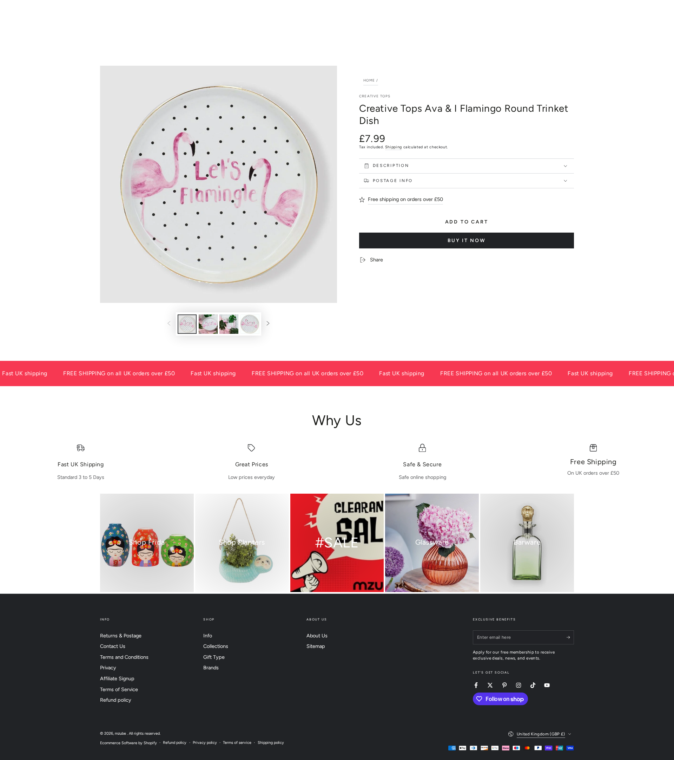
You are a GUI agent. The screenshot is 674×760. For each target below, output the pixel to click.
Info (207, 635)
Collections (215, 646)
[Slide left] (169, 324)
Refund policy (115, 700)
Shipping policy (271, 742)
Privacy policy (205, 742)
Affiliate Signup (117, 678)
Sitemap (315, 646)
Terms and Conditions (124, 657)
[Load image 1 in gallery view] (187, 324)
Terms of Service (119, 689)
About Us (317, 635)
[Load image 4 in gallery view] (249, 324)
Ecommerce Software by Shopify (128, 743)
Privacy (108, 667)
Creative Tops (374, 96)
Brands (211, 667)
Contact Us (112, 646)
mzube (121, 733)
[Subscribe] (570, 637)
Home (369, 80)
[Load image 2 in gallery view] (208, 324)
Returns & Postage (120, 635)
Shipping (393, 147)
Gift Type (214, 657)
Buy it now (467, 240)
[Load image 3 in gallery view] (228, 324)
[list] (337, 462)
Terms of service (237, 742)
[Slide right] (268, 324)
